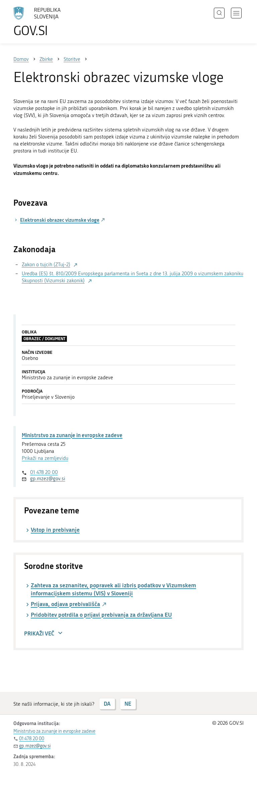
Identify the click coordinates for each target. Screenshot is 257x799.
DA (107, 703)
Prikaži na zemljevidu (45, 458)
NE (127, 703)
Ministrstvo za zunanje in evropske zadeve (72, 435)
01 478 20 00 (44, 472)
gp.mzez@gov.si (47, 479)
